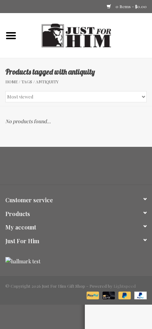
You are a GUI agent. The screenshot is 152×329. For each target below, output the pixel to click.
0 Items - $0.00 (131, 6)
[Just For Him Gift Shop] (87, 34)
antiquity (47, 81)
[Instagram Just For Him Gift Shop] (82, 168)
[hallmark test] (76, 261)
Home (11, 81)
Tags (26, 81)
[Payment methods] (92, 295)
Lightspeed (124, 286)
